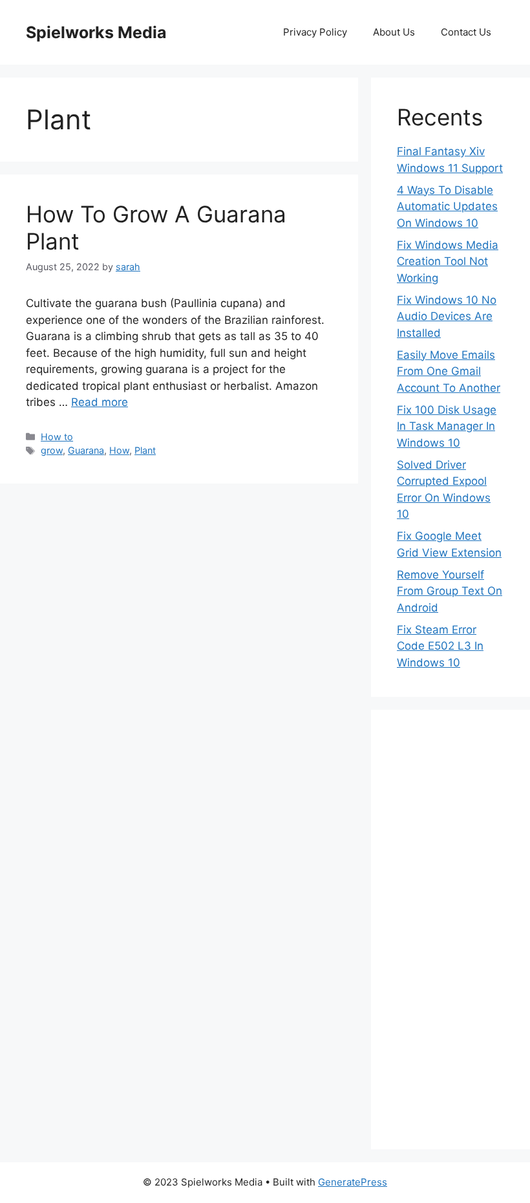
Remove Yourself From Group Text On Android (449, 591)
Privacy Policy (315, 32)
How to (57, 436)
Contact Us (466, 32)
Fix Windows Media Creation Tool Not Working (447, 261)
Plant (145, 450)
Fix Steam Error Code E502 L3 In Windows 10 (440, 646)
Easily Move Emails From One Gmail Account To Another (448, 371)
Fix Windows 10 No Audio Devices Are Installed (446, 316)
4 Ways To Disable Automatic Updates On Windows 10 (447, 206)
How (119, 450)
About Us (394, 32)
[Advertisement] (450, 929)
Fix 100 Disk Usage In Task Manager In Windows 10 (446, 426)
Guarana (86, 450)
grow (52, 450)
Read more (99, 402)
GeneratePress (352, 1182)
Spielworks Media (96, 32)
